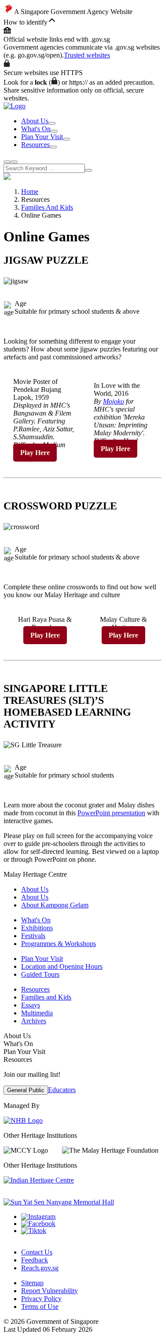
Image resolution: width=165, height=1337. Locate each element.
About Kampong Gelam (54, 905)
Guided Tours (40, 974)
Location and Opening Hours (62, 966)
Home (29, 191)
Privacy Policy (41, 1298)
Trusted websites (87, 55)
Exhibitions (37, 928)
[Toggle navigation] (14, 162)
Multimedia (37, 1013)
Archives (33, 1021)
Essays (30, 1005)
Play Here (35, 452)
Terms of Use (40, 1306)
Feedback (34, 1260)
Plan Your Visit (42, 136)
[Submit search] (88, 170)
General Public (25, 1090)
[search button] (7, 162)
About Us (34, 121)
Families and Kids (46, 997)
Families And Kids (47, 207)
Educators (62, 1089)
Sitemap (32, 1283)
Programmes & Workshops (58, 943)
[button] (82, 21)
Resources (35, 144)
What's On (36, 129)
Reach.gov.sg (40, 1268)
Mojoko (113, 401)
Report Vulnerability (49, 1290)
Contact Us (36, 1252)
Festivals (33, 935)
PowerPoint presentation (111, 813)
